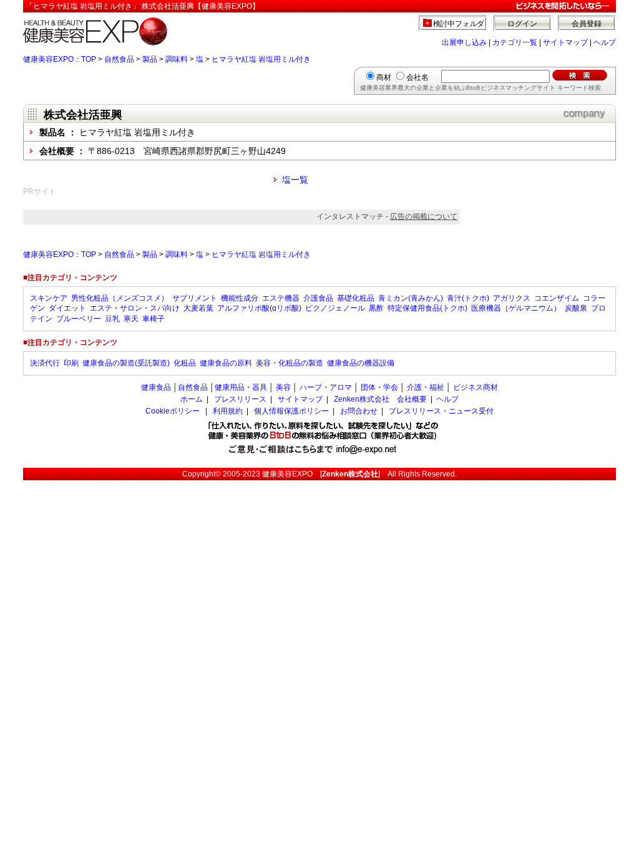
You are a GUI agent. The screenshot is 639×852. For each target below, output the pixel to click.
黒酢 (376, 308)
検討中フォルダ (459, 23)
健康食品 (156, 387)
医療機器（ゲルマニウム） (516, 308)
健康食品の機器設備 (360, 363)
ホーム (191, 399)
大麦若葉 (198, 308)
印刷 (71, 363)
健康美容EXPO (287, 474)
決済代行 (45, 363)
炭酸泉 (576, 308)
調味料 (176, 59)
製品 (149, 59)
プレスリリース (240, 399)
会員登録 (587, 23)
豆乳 (112, 318)
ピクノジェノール (335, 308)
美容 (283, 387)
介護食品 (318, 298)
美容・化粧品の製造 (289, 363)
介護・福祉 (425, 387)
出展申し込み (464, 42)
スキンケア (48, 298)
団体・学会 (379, 387)
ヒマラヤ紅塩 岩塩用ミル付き (261, 59)
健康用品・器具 (241, 387)
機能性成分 (239, 298)
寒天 (131, 318)
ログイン (522, 23)
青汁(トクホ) (468, 298)
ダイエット (67, 308)
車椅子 (153, 318)
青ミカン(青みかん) (410, 298)
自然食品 (119, 59)
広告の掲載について (423, 216)
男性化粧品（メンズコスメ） (119, 298)
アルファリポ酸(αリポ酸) (259, 308)
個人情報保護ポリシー (291, 411)
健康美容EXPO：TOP (59, 59)
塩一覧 (295, 180)
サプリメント (194, 298)
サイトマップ (565, 42)
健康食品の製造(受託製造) (126, 363)
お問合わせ (359, 411)
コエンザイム (556, 298)
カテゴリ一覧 (514, 42)
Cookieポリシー (172, 411)
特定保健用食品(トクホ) (427, 308)
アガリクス (511, 298)
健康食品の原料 (226, 363)
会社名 (417, 77)
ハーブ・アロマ (326, 387)
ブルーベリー (78, 318)
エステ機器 (281, 298)
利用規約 (228, 411)
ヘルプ (604, 42)
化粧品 (184, 363)
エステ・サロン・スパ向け (135, 308)
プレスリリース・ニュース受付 (441, 411)
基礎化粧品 (355, 298)
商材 (383, 77)
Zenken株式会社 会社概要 (380, 399)
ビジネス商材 (475, 387)
